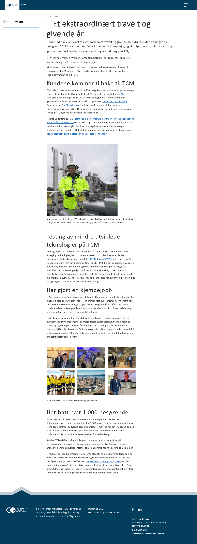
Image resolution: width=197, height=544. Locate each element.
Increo (165, 522)
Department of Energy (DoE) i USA (103, 461)
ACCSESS (106, 259)
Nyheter (18, 21)
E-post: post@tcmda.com (104, 512)
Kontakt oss (95, 508)
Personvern (139, 529)
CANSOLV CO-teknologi (114, 101)
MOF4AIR (94, 259)
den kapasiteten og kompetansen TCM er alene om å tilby (77, 133)
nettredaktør (141, 526)
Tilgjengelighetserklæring (148, 533)
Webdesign (137, 522)
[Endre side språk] (23, 4)
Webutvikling (152, 522)
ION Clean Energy (70, 105)
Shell (123, 94)
